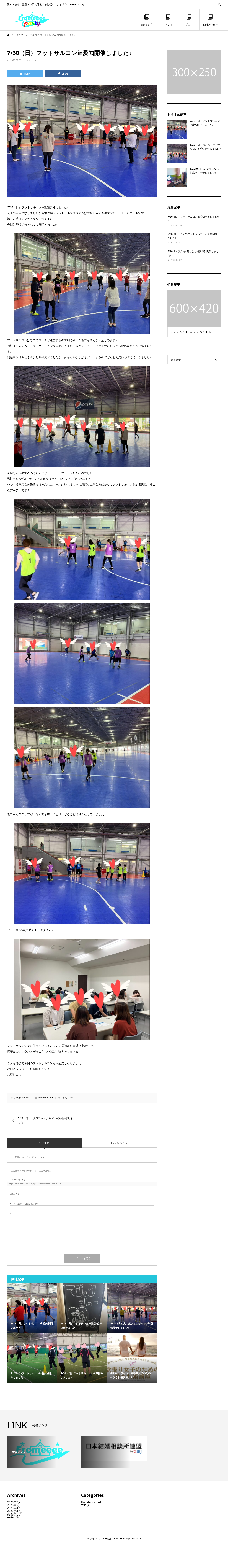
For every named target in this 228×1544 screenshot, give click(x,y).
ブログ (189, 24)
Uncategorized (32, 60)
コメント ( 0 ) (44, 1142)
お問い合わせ (210, 24)
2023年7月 (14, 1502)
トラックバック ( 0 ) (119, 1142)
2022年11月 (14, 1514)
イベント (168, 24)
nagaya (25, 1097)
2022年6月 (14, 1516)
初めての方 (146, 24)
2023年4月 (14, 1508)
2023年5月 (14, 1505)
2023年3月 (14, 1511)
